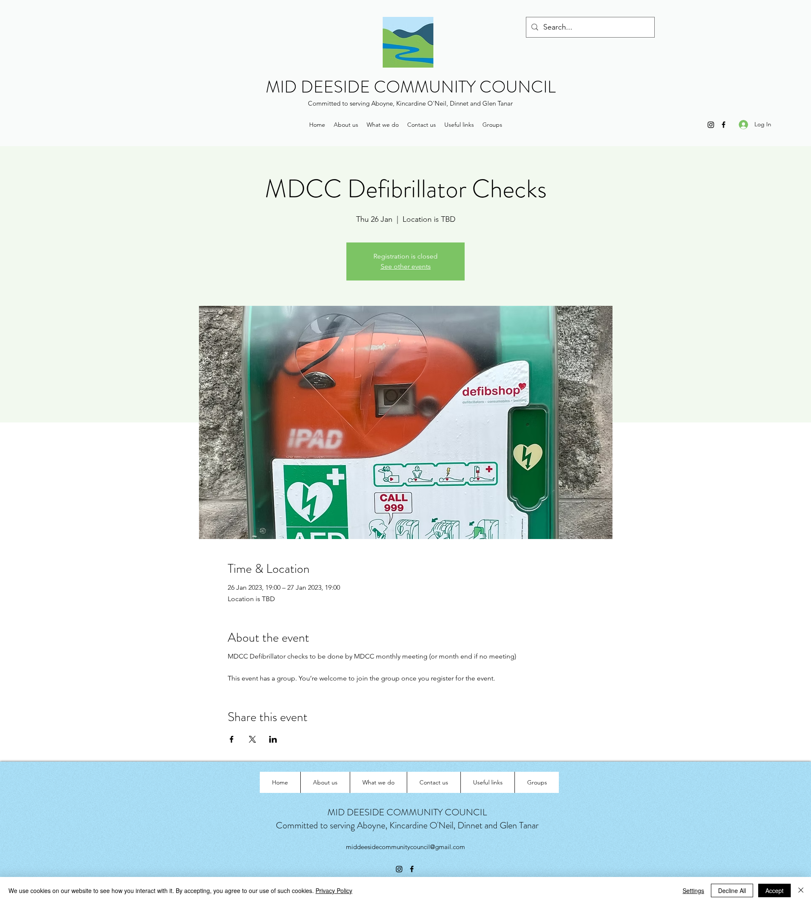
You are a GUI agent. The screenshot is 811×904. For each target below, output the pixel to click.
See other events (406, 266)
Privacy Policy (334, 890)
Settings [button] (693, 890)
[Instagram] (711, 124)
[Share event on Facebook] (232, 739)
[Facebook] (723, 124)
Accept (774, 890)
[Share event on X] (252, 739)
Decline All (732, 890)
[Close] (801, 890)
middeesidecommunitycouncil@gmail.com (405, 847)
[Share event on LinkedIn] (273, 739)
